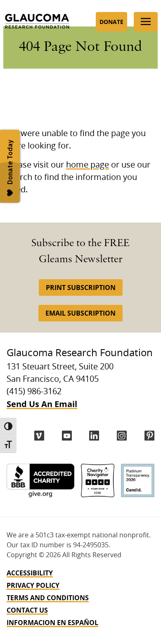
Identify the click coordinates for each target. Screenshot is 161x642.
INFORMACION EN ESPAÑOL (52, 622)
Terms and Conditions (48, 597)
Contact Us (27, 610)
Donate (111, 22)
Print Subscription (81, 287)
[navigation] (80, 598)
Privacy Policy (33, 585)
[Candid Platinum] (137, 480)
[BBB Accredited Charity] (40, 480)
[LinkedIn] (94, 436)
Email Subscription (80, 313)
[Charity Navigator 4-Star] (97, 480)
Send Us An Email (42, 404)
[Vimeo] (39, 436)
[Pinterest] (149, 436)
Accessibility (30, 572)
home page (87, 165)
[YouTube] (67, 436)
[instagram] (122, 436)
